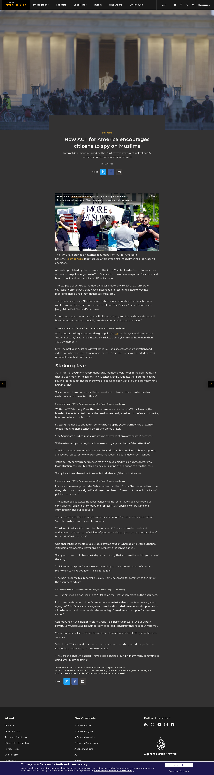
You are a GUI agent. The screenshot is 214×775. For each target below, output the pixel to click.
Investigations (41, 4)
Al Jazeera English (84, 731)
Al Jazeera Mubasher (85, 737)
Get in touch (136, 4)
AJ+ (76, 754)
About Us (9, 725)
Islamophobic (75, 259)
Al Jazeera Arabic (83, 725)
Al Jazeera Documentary (87, 743)
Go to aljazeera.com (204, 5)
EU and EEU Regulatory (17, 743)
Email (119, 172)
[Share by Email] (119, 172)
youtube (175, 5)
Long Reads (80, 4)
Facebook (111, 172)
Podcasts (61, 4)
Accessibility (11, 760)
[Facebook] (111, 172)
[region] (107, 768)
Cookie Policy (11, 754)
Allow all (178, 765)
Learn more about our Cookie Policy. (114, 770)
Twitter (103, 172)
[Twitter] (103, 172)
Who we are (115, 4)
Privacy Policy (12, 749)
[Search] (193, 5)
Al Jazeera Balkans (84, 749)
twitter (186, 5)
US (116, 333)
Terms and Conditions (16, 737)
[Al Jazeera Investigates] (16, 5)
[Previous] (5, 392)
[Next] (209, 392)
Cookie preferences (179, 771)
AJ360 (78, 760)
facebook (180, 5)
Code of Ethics (12, 731)
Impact (98, 4)
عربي (164, 5)
